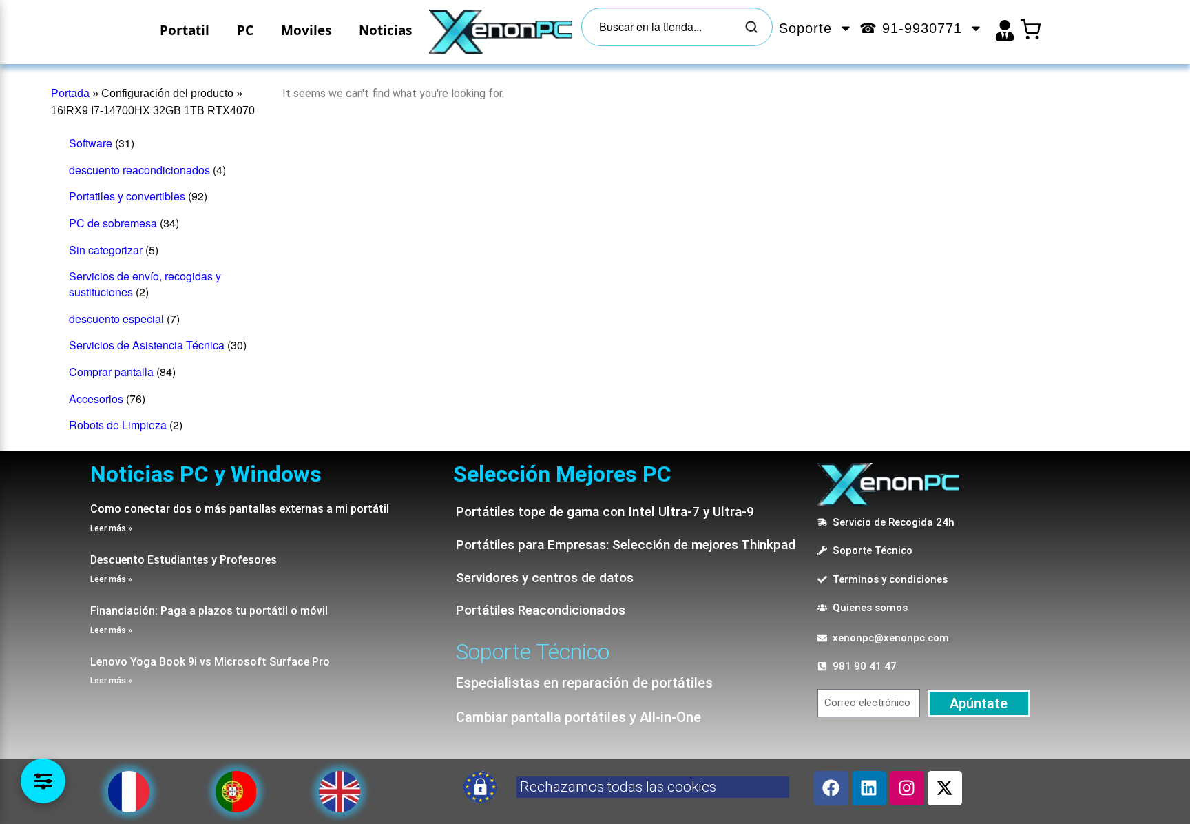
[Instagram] (907, 788)
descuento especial (116, 319)
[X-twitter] (945, 788)
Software (90, 143)
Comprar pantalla (111, 372)
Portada (70, 93)
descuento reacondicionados (139, 170)
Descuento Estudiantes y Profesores (183, 559)
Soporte (805, 28)
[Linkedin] (869, 788)
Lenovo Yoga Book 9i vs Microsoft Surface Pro (210, 661)
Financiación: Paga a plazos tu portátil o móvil (209, 610)
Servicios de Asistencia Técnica (147, 345)
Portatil (184, 30)
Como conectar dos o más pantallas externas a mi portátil (239, 508)
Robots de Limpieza (118, 425)
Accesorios (96, 398)
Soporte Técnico (532, 652)
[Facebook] (831, 788)
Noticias (385, 30)
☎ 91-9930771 (910, 28)
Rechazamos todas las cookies (618, 787)
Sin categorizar (106, 250)
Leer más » (111, 528)
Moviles (306, 30)
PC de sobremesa (113, 223)
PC (245, 30)
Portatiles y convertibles (127, 196)
